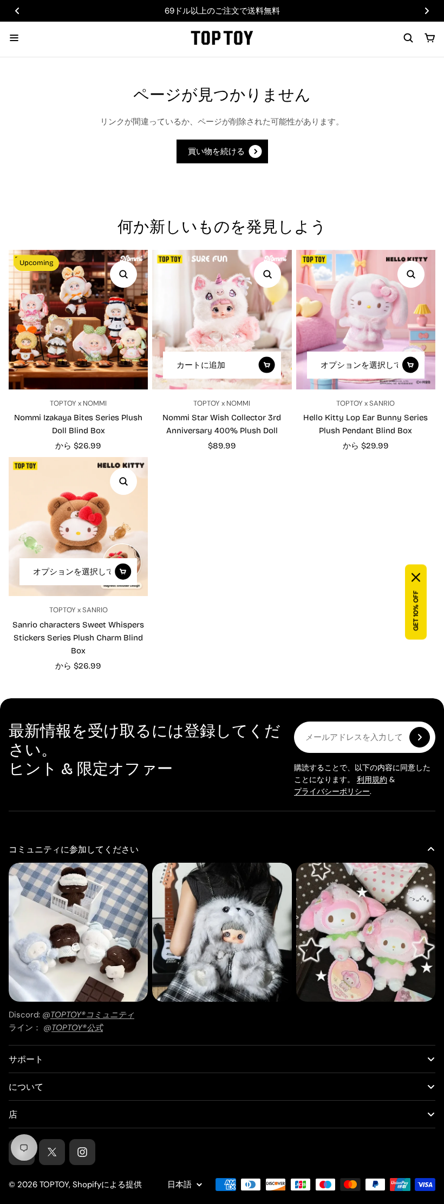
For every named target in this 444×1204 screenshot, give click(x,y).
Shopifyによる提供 (107, 1184)
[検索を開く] (408, 38)
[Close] (416, 577)
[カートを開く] (430, 38)
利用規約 (372, 779)
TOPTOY (54, 1184)
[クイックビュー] (123, 274)
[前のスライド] (17, 10)
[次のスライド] (426, 10)
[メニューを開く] (14, 38)
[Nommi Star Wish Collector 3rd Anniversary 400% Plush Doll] (221, 319)
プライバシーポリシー (332, 791)
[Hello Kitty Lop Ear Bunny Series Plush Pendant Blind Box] (365, 319)
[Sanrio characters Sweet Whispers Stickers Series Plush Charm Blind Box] (78, 526)
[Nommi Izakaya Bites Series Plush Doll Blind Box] (78, 319)
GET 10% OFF (416, 611)
